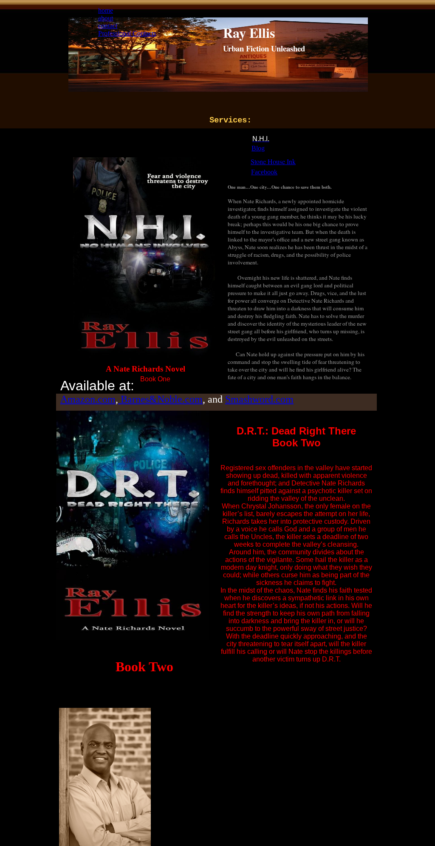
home (105, 10)
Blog (258, 148)
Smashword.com (259, 399)
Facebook (264, 172)
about (105, 18)
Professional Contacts (127, 33)
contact (107, 25)
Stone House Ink (273, 161)
